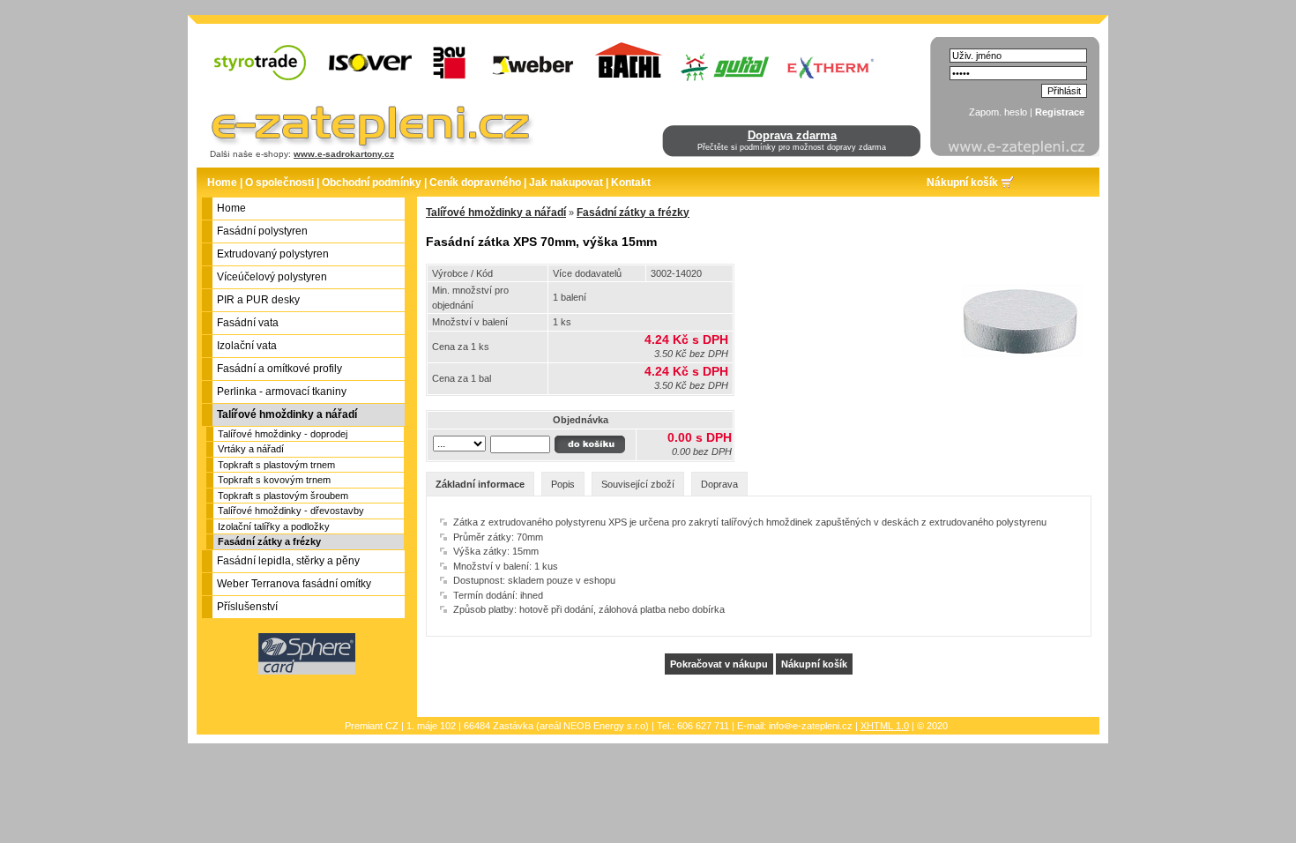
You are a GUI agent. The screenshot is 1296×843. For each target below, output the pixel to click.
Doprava (719, 484)
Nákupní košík (962, 182)
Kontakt (631, 182)
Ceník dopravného (475, 182)
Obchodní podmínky (371, 182)
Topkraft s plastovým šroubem (283, 495)
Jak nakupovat (566, 182)
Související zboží (637, 484)
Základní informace (480, 484)
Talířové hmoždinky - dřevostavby (291, 510)
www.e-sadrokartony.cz (344, 154)
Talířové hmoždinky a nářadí (496, 212)
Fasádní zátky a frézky (269, 541)
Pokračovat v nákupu (719, 664)
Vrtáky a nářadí (251, 449)
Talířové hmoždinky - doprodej (282, 434)
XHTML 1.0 (884, 725)
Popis (563, 484)
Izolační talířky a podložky (274, 526)
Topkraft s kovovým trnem (274, 479)
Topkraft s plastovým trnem (276, 464)
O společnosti (279, 182)
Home (222, 182)
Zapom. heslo (998, 112)
